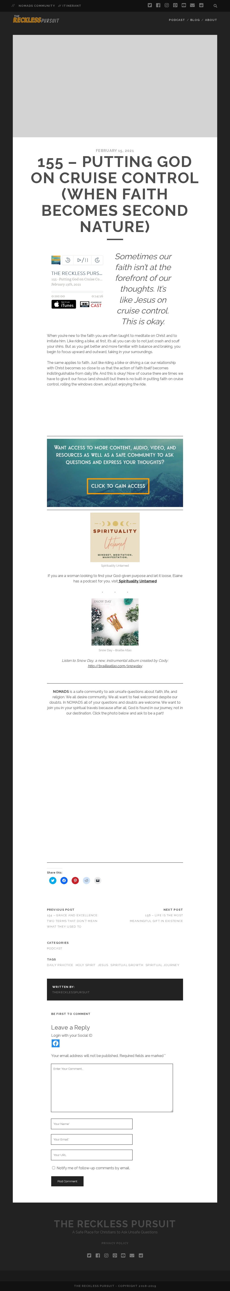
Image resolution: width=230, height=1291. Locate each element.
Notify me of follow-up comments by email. (93, 1168)
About (211, 20)
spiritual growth (127, 965)
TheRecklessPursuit (71, 992)
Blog (195, 20)
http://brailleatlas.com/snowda (114, 666)
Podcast (177, 20)
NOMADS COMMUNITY (37, 5)
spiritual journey (162, 965)
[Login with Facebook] (56, 1043)
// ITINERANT (69, 5)
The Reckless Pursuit (115, 1224)
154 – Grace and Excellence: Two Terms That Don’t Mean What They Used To (73, 921)
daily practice (60, 965)
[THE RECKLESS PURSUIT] (36, 21)
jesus (103, 965)
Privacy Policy (115, 1243)
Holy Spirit (86, 965)
